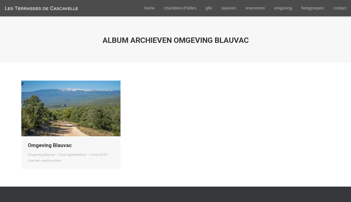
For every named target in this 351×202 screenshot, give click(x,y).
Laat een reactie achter (44, 160)
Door (73, 155)
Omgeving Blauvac (50, 145)
